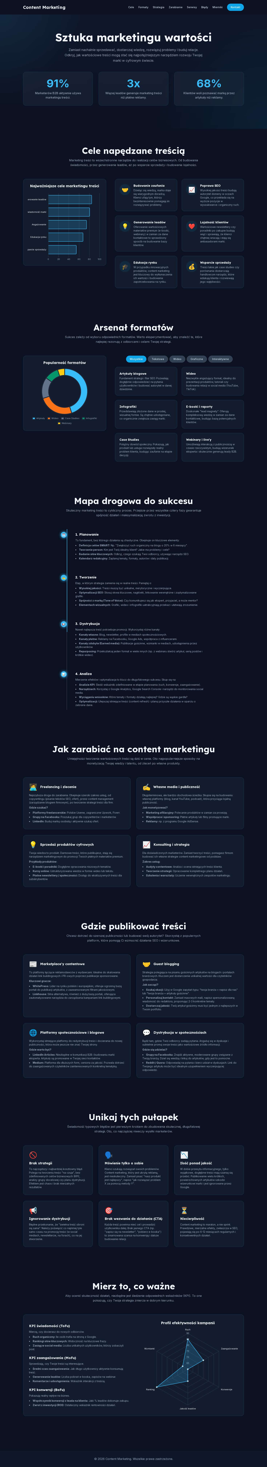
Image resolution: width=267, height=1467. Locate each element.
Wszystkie (136, 359)
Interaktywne (220, 359)
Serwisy (192, 7)
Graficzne (197, 359)
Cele (131, 7)
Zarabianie (176, 7)
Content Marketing (44, 7)
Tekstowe (158, 359)
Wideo (177, 359)
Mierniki (218, 7)
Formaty (143, 7)
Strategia (158, 7)
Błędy (204, 7)
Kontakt (235, 7)
